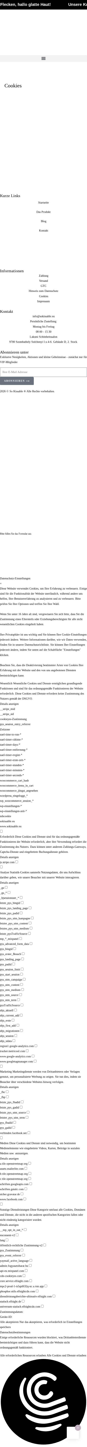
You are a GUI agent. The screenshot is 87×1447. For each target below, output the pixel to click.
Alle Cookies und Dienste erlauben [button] (66, 1355)
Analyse (4, 872)
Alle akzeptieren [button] (9, 1322)
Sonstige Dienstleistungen (14, 1209)
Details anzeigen (9, 703)
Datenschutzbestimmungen (15, 1332)
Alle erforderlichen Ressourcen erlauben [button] (23, 1355)
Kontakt (43, 230)
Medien (4, 1143)
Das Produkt (43, 211)
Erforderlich (7, 836)
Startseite (43, 202)
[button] (43, 58)
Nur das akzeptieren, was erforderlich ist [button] (42, 1322)
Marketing (6, 1071)
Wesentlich (6, 683)
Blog (43, 221)
